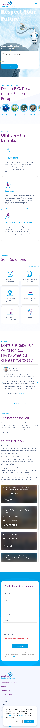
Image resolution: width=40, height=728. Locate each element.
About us (4, 687)
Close (17, 721)
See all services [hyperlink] (31, 267)
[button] (14, 403)
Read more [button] (22, 393)
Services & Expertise (9, 683)
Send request (20, 646)
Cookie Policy (23, 715)
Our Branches (6, 694)
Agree (29, 721)
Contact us (5, 690)
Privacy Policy (12, 715)
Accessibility (4, 701)
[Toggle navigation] (36, 4)
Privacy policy (15, 656)
